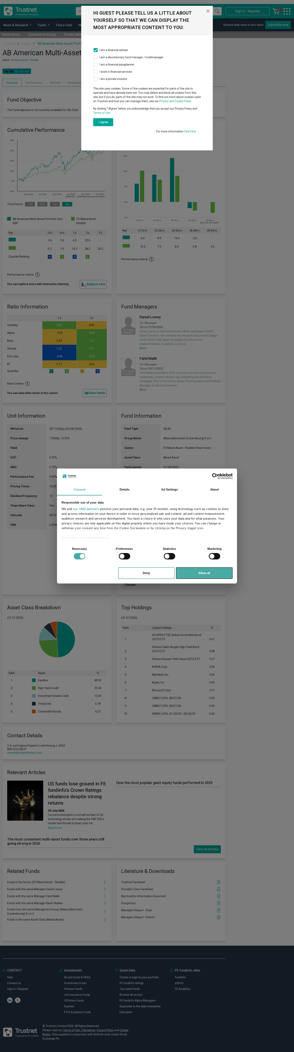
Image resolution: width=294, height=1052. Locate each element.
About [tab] (214, 489)
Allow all (204, 573)
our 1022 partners (86, 509)
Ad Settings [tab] (169, 489)
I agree (103, 122)
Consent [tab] (80, 489)
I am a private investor (113, 79)
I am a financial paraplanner (117, 64)
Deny (146, 573)
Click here (190, 131)
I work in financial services (116, 71)
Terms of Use (101, 112)
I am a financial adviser (114, 50)
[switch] (124, 556)
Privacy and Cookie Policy (175, 101)
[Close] (208, 11)
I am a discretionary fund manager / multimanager (131, 57)
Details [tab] (124, 489)
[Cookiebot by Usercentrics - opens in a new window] (215, 476)
